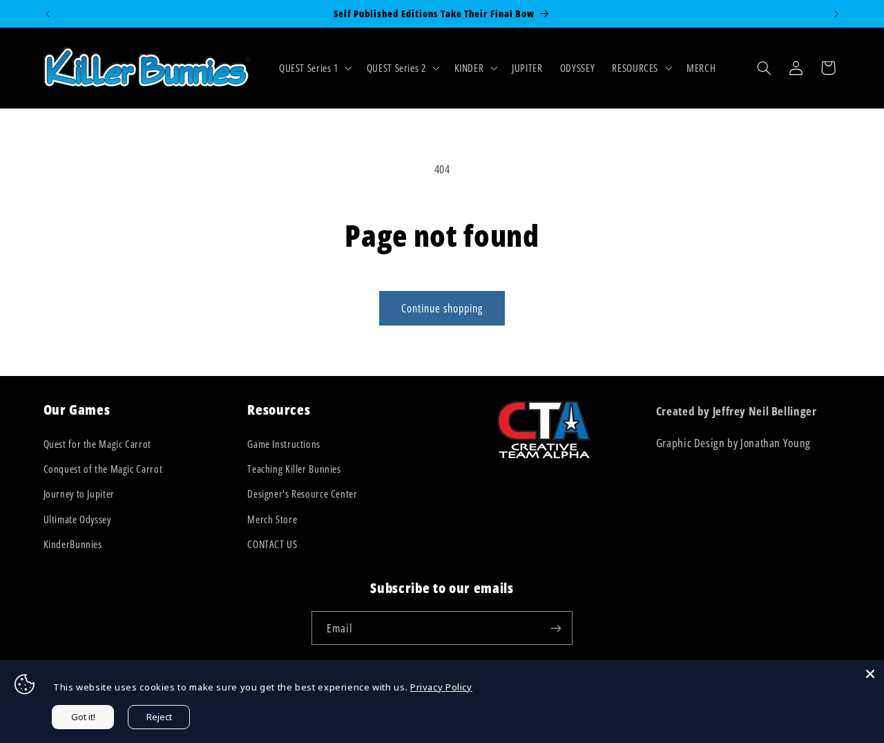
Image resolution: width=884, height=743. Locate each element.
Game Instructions (283, 444)
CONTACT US (272, 544)
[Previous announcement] (47, 14)
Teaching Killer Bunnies (294, 469)
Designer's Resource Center (302, 493)
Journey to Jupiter (79, 493)
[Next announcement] (836, 14)
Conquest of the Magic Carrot (103, 469)
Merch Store (272, 519)
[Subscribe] (556, 628)
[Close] (870, 674)
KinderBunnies (73, 544)
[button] (314, 68)
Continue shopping (442, 308)
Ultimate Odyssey (77, 519)
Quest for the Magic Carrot (97, 444)
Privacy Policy (441, 687)
